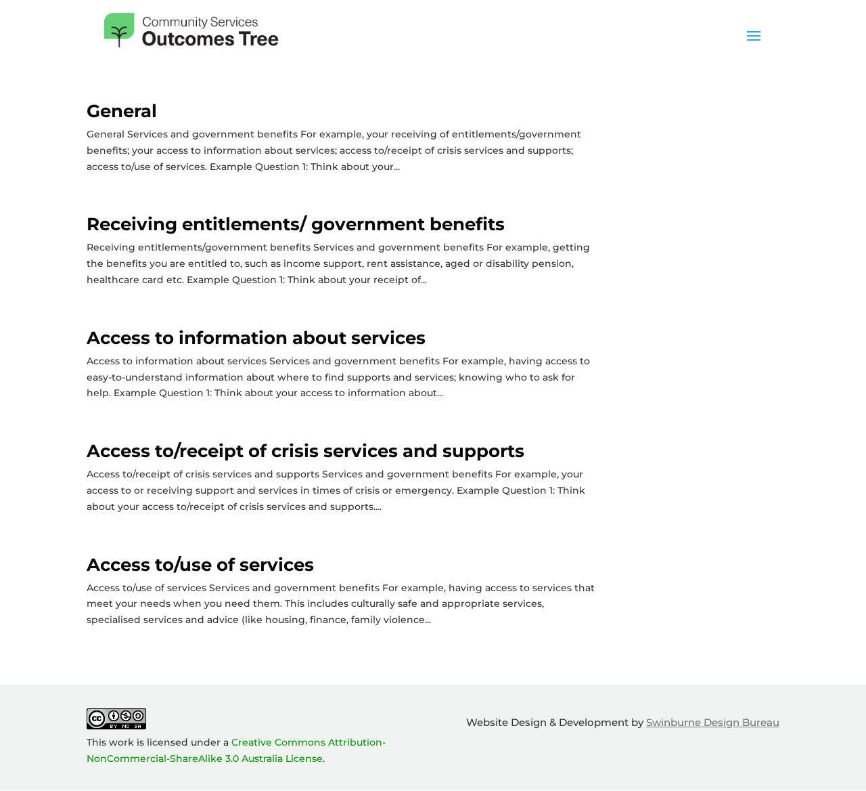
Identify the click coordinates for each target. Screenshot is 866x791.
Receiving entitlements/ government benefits (296, 224)
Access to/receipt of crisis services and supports (305, 451)
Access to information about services (256, 338)
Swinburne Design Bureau (712, 722)
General (122, 111)
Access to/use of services (200, 565)
